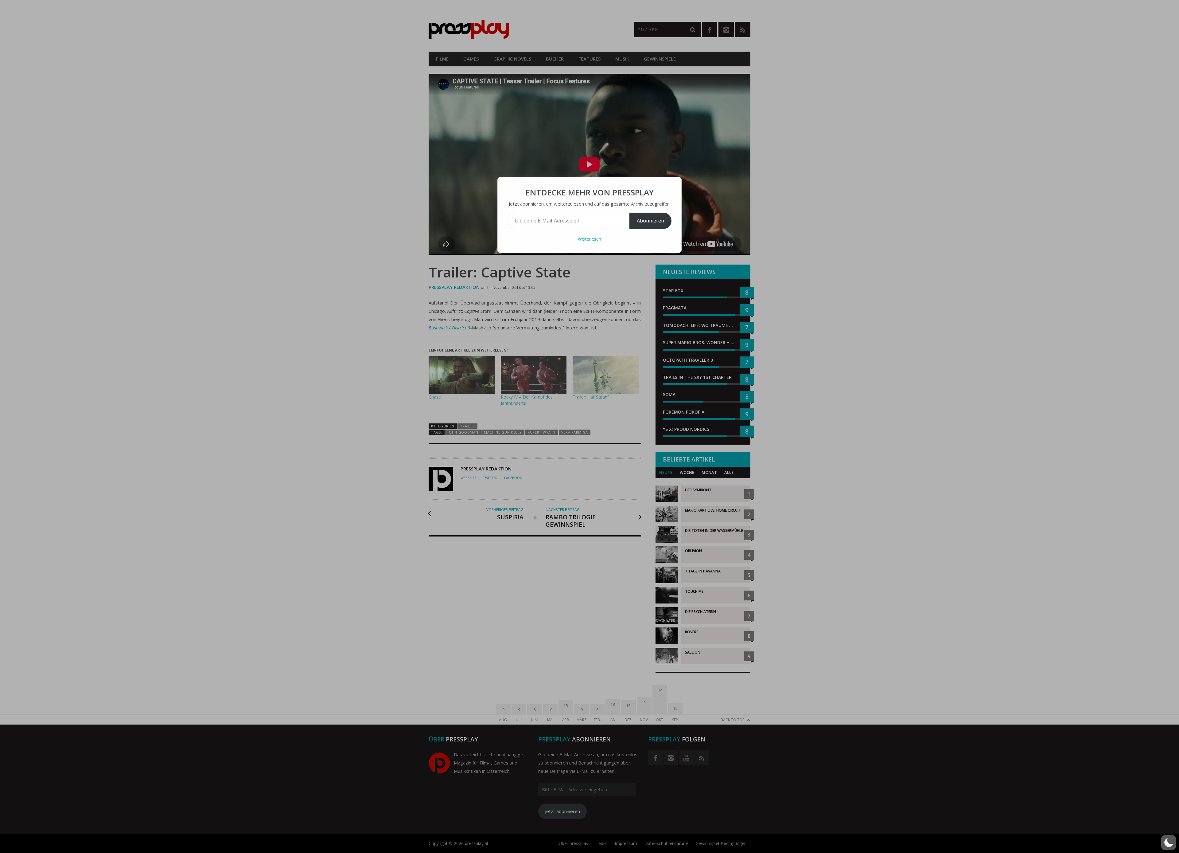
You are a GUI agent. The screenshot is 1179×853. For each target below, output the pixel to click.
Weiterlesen (589, 239)
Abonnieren (650, 220)
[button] (1168, 842)
